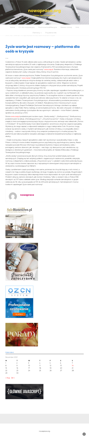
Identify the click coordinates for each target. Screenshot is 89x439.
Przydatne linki (50, 33)
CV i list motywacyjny (27, 27)
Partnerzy (36, 33)
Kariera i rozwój (66, 27)
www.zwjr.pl (48, 69)
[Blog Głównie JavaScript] (24, 391)
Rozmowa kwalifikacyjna (47, 27)
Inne (77, 27)
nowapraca (27, 194)
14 (72, 366)
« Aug (7, 378)
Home (12, 27)
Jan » (13, 378)
